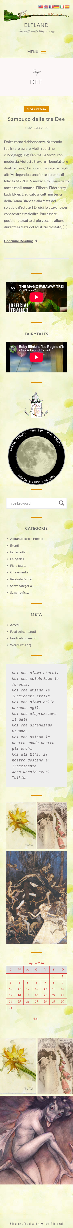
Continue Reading (18, 241)
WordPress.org (20, 645)
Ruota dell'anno (21, 579)
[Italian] (62, 6)
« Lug (35, 1018)
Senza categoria (21, 586)
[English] (46, 6)
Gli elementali (19, 572)
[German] (56, 6)
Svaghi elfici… (19, 592)
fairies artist (18, 552)
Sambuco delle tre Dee (36, 119)
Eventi (14, 545)
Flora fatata (36, 109)
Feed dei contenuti (23, 631)
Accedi (14, 625)
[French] (51, 6)
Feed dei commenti (23, 638)
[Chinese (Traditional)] (41, 6)
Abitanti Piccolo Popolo (26, 538)
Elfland (36, 25)
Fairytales (17, 559)
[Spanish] (67, 6)
